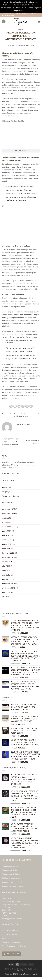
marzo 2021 (6, 531)
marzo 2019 (6, 579)
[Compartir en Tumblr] (31, 406)
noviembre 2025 (8, 509)
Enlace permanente (22, 416)
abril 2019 (6, 575)
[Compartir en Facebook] (15, 406)
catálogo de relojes (15, 395)
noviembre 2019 (8, 557)
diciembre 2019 (8, 553)
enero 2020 (6, 548)
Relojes (5, 491)
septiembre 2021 (8, 526)
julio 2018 (6, 597)
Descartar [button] (27, 10)
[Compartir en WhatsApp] (11, 406)
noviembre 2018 (8, 583)
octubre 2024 (7, 518)
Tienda (8, 969)
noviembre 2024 (8, 513)
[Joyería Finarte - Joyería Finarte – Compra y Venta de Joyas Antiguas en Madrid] (21, 21)
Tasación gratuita (19, 969)
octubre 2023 (7, 522)
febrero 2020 (7, 544)
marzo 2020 (6, 540)
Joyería (21, 30)
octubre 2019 (7, 562)
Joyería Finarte (29, 45)
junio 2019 (6, 570)
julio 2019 (6, 566)
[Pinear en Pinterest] (27, 406)
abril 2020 (6, 535)
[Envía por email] (23, 406)
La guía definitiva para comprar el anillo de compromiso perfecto (10, 442)
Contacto (21, 971)
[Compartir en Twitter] (19, 406)
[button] (3, 21)
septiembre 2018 (8, 588)
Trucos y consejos (9, 496)
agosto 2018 (7, 592)
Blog (30, 969)
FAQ (35, 969)
